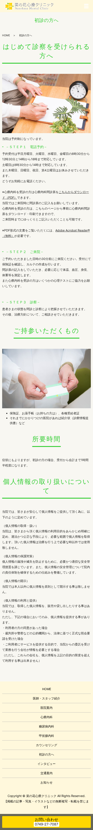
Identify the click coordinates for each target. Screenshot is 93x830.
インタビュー (46, 764)
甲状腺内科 (46, 735)
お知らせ (46, 782)
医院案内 (46, 707)
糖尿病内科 (46, 726)
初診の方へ (46, 754)
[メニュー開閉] (86, 6)
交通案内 (46, 773)
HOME (6, 35)
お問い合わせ (46, 819)
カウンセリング (46, 745)
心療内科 (46, 717)
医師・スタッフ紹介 (46, 698)
